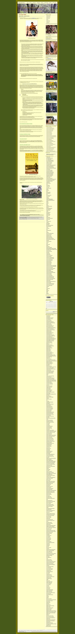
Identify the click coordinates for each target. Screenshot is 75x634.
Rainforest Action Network (49, 523)
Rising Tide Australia (48, 529)
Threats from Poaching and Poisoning (50, 272)
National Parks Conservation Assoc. (50, 492)
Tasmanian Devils (48, 254)
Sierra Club (47, 546)
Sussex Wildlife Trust (48, 557)
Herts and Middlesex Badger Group (50, 454)
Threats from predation (49, 274)
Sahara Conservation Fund (49, 532)
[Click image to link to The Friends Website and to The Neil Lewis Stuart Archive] (51, 85)
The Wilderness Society (49, 578)
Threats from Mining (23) (49, 139)
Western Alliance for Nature (49, 600)
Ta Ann (47, 558)
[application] (51, 76)
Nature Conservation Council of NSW (50, 501)
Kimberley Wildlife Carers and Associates (51, 473)
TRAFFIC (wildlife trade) (49, 582)
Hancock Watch (48, 450)
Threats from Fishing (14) (49, 134)
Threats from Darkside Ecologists (50, 258)
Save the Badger (48, 536)
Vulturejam (47, 596)
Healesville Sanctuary (48, 452)
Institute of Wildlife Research (49, 460)
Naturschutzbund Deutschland (49, 504)
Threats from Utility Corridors (49, 279)
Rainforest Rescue (48, 524)
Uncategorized (48, 288)
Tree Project (47, 585)
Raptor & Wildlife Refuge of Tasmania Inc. (51, 527)
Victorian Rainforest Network (49, 594)
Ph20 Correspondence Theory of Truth (50, 239)
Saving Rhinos (48, 543)
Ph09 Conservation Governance (50, 238)
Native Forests (48, 495)
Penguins (47, 232)
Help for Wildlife (48, 453)
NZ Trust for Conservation (49, 511)
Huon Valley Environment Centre (50, 456)
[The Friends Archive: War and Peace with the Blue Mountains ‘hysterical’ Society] (51, 120)
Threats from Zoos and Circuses (50, 284)
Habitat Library (54, 2)
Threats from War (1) (48, 146)
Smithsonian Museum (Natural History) (50, 549)
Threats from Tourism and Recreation (50, 278)
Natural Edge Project (48, 496)
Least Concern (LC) (48, 221)
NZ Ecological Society (48, 509)
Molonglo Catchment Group (49, 483)
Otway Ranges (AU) (48, 230)
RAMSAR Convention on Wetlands (50, 526)
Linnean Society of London (49, 478)
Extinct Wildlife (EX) (48, 209)
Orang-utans (47, 228)
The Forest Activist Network (49, 568)
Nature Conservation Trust (49, 502)
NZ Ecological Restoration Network (50, 508)
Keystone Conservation (49, 471)
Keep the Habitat (48, 469)
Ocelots (47, 227)
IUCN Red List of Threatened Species (50, 466)
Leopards (47, 222)
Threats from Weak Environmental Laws (51, 281)
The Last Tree (47, 573)
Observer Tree (48, 512)
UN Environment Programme (49, 589)
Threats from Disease (48, 261)
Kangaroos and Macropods (49, 218)
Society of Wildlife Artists (49, 551)
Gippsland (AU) (48, 210)
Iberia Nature (47, 457)
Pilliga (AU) (47, 240)
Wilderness (47, 290)
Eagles (47, 204)
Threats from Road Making (49, 275)
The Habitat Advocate (33, 8)
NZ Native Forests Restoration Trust (50, 510)
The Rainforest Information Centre (50, 576)
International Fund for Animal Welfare (50, 462)
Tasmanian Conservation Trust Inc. (50, 562)
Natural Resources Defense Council (50, 498)
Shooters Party (21, 217)
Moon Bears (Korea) (48, 484)
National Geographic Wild (49, 489)
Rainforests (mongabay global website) (50, 525)
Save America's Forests (49, 533)
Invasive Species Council (49, 465)
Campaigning (38, 2)
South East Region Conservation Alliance (51, 553)
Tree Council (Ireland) (48, 583)
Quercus (47, 521)
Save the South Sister (48, 541)
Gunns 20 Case (48, 447)
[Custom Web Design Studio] (21, 631)
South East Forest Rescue (49, 552)
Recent (46, 58)
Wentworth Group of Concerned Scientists (51, 599)
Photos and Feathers (48, 516)
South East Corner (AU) (49, 251)
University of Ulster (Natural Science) (50, 592)
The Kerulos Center (48, 570)
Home (27, 2)
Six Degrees (47, 548)
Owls (47, 231)
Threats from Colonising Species (50, 257)
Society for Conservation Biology (50, 550)
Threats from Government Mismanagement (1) (51, 136)
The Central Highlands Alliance (49, 566)
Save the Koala (48, 540)
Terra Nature (47, 565)
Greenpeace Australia (48, 446)
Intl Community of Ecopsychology (50, 463)
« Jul (46, 308)
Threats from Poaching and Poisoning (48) (50, 141)
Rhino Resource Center (49, 528)
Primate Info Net (48, 518)
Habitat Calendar (48, 20)
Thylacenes (47, 286)
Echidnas (47, 205)
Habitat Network (48, 449)
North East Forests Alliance (49, 506)
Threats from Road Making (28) (49, 143)
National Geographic (48, 487)
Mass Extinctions (48, 480)
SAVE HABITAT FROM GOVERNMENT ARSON (51, 249)
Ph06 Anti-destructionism (49, 237)
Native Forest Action (48, 493)
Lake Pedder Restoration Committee (50, 475)
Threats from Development (49, 260)
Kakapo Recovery (48, 467)
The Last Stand (48, 572)
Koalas (47, 220)
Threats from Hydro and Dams (49, 269)
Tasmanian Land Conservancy (49, 563)
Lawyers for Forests (48, 476)
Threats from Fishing (48, 264)
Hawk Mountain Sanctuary (49, 451)
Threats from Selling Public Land (50, 276)
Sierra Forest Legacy (48, 547)
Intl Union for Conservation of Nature (50, 464)
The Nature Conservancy (49, 575)
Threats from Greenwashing (49, 267)
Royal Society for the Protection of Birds (51, 531)
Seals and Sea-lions (48, 250)
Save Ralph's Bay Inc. (48, 535)
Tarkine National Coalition (49, 560)
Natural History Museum (49, 497)
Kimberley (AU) (48, 219)
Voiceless (47, 595)
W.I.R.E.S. (47, 597)
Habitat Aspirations (48, 16)
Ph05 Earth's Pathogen (49, 236)
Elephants (47, 207)
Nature (47, 499)
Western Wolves (48, 601)
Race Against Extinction (49, 522)
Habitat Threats (46, 2)
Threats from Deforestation (49, 259)
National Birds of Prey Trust (49, 486)
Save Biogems (48, 534)
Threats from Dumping (49, 262)
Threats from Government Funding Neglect (51, 265)
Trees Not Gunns (48, 587)
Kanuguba (47, 468)
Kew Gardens (47, 470)
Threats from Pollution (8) (49, 142)
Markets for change (48, 479)
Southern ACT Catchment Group (50, 554)
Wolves (47, 292)
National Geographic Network (49, 488)
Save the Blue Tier (48, 537)
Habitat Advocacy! (48, 17)
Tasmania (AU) (48, 253)
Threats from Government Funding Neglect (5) (51, 135)
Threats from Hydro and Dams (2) (50, 138)
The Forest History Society (49, 569)
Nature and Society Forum (49, 500)
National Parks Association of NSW (50, 491)
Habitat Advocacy (48, 212)
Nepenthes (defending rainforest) (50, 505)
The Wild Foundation (48, 577)
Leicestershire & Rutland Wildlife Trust (50, 477)
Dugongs (47, 203)
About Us (30, 2)
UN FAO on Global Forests (49, 590)
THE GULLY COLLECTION (49, 255)
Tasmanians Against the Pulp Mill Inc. (50, 564)
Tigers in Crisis (48, 580)
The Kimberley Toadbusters (49, 571)
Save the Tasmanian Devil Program (50, 542)
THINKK (47, 579)
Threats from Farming (48, 263)
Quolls (47, 243)
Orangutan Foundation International (50, 513)
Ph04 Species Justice (48, 235)
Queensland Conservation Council (50, 520)
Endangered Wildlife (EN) (49, 208)
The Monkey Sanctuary (49, 574)
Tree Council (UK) (48, 584)
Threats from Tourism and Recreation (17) (50, 144)
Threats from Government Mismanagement (51, 266)
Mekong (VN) (47, 224)
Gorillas (47, 211)
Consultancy (34, 2)
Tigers (47, 287)
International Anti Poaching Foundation (51, 461)
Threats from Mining (48, 270)
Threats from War (48, 280)
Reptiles (47, 245)
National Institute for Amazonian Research (51, 490)
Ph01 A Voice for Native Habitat (49, 233)
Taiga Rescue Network (48, 559)
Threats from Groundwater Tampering (50, 268)
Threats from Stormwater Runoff (50, 277)
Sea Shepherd (48, 545)
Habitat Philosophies (48, 15)
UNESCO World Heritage (49, 591)
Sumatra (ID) (47, 252)
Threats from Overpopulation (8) (49, 140)
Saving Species (48, 544)
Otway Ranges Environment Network (50, 514)
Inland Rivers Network (48, 459)
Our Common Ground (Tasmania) (50, 515)
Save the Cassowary (48, 538)
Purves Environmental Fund (49, 519)
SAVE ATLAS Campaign (49, 247)
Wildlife (26, 217)
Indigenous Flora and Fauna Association (51, 458)
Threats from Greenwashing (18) (49, 137)
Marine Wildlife (48, 223)
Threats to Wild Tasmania (49, 285)
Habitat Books (47, 22)
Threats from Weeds (48, 282)
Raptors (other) (48, 244)
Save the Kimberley (48, 539)
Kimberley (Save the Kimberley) (50, 472)
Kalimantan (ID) (48, 217)
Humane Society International (49, 455)
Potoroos (47, 242)
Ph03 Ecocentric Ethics (49, 234)
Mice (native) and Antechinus (49, 225)
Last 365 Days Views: (48, 38)
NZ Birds (47, 507)
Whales (47, 289)
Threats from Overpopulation (49, 271)
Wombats (47, 293)
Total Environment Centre (49, 581)
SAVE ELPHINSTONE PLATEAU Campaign (51, 248)
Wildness (50, 2)
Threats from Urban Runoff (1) (49, 145)
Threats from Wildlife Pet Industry (50, 283)
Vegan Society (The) (48, 593)
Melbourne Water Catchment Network (50, 481)
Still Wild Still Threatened (49, 555)
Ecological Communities (49, 206)
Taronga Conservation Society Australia (50, 561)
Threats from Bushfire (48, 256)
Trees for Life (47, 586)
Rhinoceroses (48, 246)
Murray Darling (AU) (48, 226)
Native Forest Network (48, 494)
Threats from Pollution (49, 273)
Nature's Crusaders (48, 503)
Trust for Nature (48, 588)
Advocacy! (42, 2)
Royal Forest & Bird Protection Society (50, 530)
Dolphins (47, 202)
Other (47, 229)
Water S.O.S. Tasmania (49, 598)
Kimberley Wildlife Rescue (49, 474)
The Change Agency (48, 567)
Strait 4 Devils (48, 556)
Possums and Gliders (48, 241)
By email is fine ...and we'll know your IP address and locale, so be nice (51, 154)
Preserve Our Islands (48, 517)
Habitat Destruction (48, 448)
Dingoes (47, 201)
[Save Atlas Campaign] (51, 108)
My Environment (48, 485)
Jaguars (47, 216)
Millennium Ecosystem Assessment (50, 482)
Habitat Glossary (48, 21)
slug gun (24, 217)
